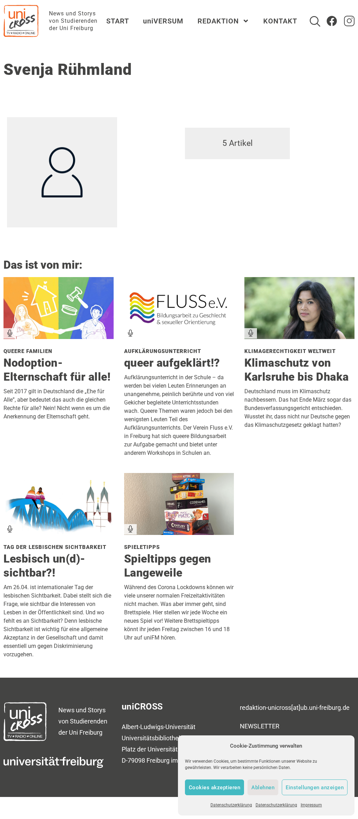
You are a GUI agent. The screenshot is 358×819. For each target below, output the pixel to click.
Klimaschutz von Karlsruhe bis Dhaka (296, 369)
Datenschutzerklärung (231, 805)
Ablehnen (262, 787)
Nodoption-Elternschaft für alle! (56, 369)
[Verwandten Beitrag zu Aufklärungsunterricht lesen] (179, 336)
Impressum (311, 805)
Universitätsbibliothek (152, 738)
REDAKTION (218, 21)
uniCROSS (142, 706)
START (117, 21)
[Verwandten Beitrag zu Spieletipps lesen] (179, 532)
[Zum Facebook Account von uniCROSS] (332, 21)
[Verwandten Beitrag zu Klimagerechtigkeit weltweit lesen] (299, 336)
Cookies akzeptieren (215, 787)
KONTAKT (280, 21)
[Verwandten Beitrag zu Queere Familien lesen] (58, 336)
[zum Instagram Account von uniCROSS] (349, 21)
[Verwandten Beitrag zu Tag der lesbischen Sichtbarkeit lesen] (58, 532)
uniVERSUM (163, 21)
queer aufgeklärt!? (172, 362)
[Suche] (315, 21)
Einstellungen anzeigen (315, 787)
